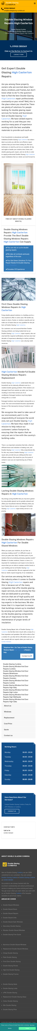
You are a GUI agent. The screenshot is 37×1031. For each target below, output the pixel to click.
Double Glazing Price (10, 1009)
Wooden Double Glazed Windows (14, 930)
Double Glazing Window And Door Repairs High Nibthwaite (15, 695)
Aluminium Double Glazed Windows (14, 944)
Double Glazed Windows (11, 905)
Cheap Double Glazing (10, 953)
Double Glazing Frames (10, 974)
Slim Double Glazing (9, 1005)
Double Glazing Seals (10, 984)
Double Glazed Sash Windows (13, 922)
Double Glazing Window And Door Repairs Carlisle (15, 681)
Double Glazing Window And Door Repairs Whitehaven (15, 672)
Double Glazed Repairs (10, 913)
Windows (7, 711)
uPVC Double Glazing (10, 993)
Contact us (8, 735)
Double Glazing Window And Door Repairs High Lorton (15, 691)
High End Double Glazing (11, 970)
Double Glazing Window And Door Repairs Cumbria (15, 667)
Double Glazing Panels (10, 966)
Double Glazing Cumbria (12, 664)
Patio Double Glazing (10, 957)
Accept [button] (27, 1028)
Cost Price (8, 723)
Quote (6, 729)
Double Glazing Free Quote (12, 934)
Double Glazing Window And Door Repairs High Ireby (15, 686)
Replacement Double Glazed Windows (15, 949)
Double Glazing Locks (10, 988)
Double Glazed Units (9, 918)
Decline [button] (10, 1028)
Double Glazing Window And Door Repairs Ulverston (15, 677)
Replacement (9, 717)
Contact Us (26, 656)
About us (7, 705)
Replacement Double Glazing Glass (14, 997)
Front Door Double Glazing (12, 961)
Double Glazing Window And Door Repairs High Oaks (15, 700)
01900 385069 (9, 8)
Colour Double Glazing (10, 1001)
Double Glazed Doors (10, 909)
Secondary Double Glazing (11, 926)
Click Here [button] (32, 1025)
